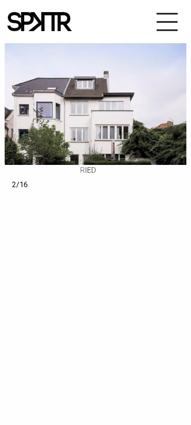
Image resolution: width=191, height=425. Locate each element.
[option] (95, 103)
